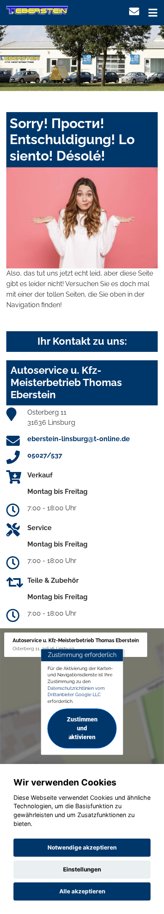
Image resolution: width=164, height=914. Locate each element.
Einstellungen (82, 869)
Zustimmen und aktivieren (82, 728)
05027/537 (44, 455)
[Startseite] (37, 10)
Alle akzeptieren (82, 891)
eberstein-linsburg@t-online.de (78, 439)
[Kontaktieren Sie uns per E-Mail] (134, 11)
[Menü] (153, 12)
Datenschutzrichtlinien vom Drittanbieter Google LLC (76, 691)
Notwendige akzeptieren (82, 847)
